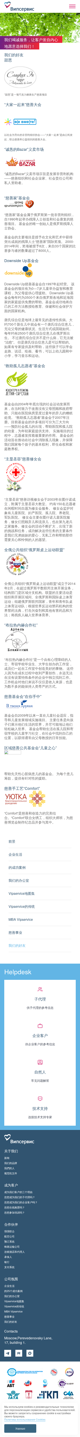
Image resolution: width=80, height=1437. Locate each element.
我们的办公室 (19, 880)
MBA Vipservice (21, 919)
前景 (12, 841)
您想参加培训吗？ (14, 1212)
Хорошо (20, 1428)
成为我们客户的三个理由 (18, 1192)
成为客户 (11, 1185)
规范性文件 (10, 1173)
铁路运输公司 (12, 1246)
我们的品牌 (10, 1163)
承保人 (8, 1257)
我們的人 (9, 1168)
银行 (6, 1262)
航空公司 (9, 1236)
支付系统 (9, 1267)
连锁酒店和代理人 (14, 1251)
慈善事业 (15, 932)
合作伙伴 (11, 1224)
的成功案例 (17, 867)
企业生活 (15, 854)
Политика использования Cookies (24, 1419)
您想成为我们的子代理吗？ (19, 1197)
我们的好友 (17, 945)
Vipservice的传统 (22, 906)
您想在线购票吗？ (14, 1207)
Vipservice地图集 (22, 893)
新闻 (6, 1158)
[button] (72, 6)
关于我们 (11, 1150)
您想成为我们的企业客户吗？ (21, 1202)
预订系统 (9, 1241)
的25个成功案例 (13, 1291)
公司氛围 (11, 1278)
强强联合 (9, 1231)
